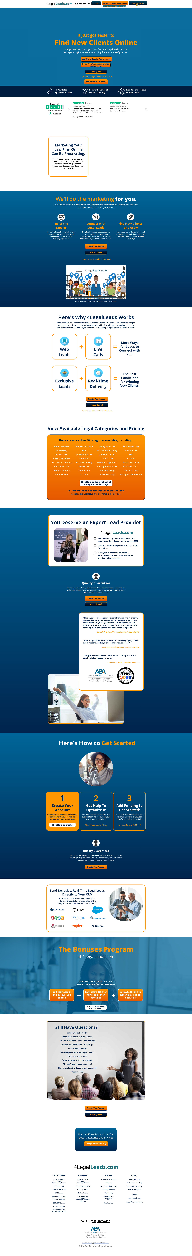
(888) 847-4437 (84, 4)
